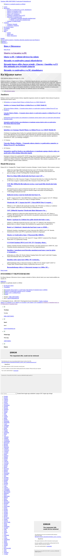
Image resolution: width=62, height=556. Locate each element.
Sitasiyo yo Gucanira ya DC (14, 11)
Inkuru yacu (10, 34)
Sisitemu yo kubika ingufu (14, 21)
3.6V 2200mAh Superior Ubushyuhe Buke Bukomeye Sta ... (27, 210)
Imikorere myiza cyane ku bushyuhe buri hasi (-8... (24, 195)
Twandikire (7, 28)
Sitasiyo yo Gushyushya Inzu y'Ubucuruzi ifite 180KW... (25, 235)
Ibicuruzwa (7, 8)
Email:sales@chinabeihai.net (23, 1)
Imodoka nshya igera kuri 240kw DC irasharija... (23, 259)
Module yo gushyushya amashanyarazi (20, 19)
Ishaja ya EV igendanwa (13, 14)
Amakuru (6, 22)
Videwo (6, 30)
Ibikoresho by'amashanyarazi (14, 17)
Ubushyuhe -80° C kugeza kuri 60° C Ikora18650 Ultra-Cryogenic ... (30, 202)
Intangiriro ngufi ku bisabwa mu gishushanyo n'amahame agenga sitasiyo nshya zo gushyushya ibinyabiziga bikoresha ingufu (31, 152)
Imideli (9, 32)
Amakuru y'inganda (12, 24)
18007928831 (7, 341)
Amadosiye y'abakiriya (13, 25)
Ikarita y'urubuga (43, 301)
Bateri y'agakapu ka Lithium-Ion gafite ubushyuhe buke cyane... (28, 219)
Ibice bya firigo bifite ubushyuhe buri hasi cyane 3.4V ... (25, 176)
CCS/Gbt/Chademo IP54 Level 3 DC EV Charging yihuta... (27, 242)
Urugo (5, 6)
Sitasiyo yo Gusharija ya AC (14, 12)
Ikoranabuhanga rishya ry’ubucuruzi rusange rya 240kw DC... (28, 267)
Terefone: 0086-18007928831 (8, 1)
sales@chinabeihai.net (9, 328)
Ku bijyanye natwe (9, 27)
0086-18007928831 (9, 316)
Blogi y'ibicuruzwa (12, 35)
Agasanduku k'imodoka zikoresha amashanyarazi (22, 18)
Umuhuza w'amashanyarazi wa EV (16, 15)
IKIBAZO (3, 281)
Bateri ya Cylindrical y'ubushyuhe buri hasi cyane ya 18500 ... (28, 227)
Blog (5, 31)
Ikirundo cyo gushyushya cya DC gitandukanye (19, 9)
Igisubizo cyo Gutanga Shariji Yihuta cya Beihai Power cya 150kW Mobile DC (30, 130)
